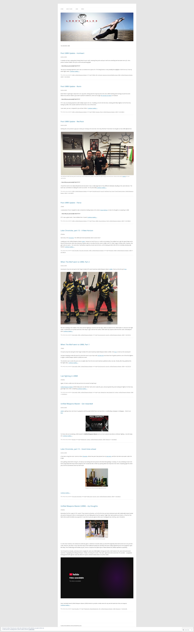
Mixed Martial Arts (94, 609)
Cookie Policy (31, 629)
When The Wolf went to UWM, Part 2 (75, 262)
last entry (109, 456)
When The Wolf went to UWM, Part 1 (75, 344)
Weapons (108, 439)
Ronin (101, 112)
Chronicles (84, 456)
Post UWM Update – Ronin (71, 86)
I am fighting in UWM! (69, 376)
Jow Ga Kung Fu (101, 335)
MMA (119, 75)
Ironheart (100, 75)
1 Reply (62, 206)
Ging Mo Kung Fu (96, 191)
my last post (101, 355)
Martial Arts (103, 392)
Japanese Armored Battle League (110, 75)
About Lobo (69, 9)
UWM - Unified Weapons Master (79, 75)
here (125, 269)
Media (82, 9)
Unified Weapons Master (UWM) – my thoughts (79, 506)
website (124, 176)
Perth (107, 221)
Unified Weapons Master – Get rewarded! (77, 404)
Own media (74, 335)
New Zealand (110, 392)
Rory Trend (111, 191)
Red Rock (107, 191)
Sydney (116, 392)
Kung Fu (102, 191)
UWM (62, 77)
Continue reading (75, 71)
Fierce (93, 221)
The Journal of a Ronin (106, 95)
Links (77, 9)
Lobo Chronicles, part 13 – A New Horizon (77, 230)
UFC (100, 609)
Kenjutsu (98, 112)
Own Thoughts (75, 250)
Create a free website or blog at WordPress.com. (71, 625)
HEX (96, 75)
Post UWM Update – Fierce (71, 202)
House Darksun (102, 221)
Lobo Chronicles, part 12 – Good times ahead (78, 449)
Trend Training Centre (120, 191)
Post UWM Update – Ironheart (72, 53)
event (83, 241)
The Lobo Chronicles (84, 250)
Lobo (99, 392)
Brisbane (111, 250)
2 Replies (63, 234)
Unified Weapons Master (126, 75)
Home (62, 9)
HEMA (93, 75)
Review (73, 439)
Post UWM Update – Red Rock (72, 121)
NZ (113, 392)
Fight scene (89, 496)
